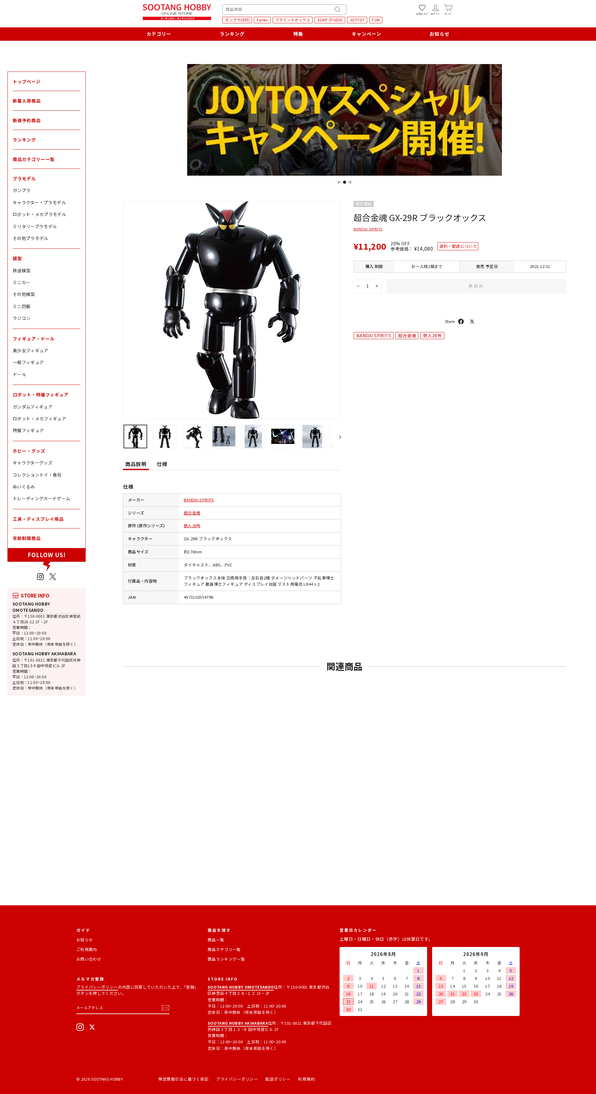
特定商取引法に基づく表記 (183, 1079)
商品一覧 (216, 940)
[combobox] (284, 9)
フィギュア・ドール (34, 338)
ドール (19, 374)
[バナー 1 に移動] (339, 182)
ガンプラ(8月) (237, 19)
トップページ (27, 81)
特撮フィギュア (28, 430)
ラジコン (21, 318)
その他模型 (24, 294)
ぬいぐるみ (24, 486)
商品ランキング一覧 (226, 959)
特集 (298, 33)
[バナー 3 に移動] (350, 182)
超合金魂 (192, 513)
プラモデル (24, 178)
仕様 (162, 464)
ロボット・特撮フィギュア (41, 394)
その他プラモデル (30, 238)
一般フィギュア (28, 362)
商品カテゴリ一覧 (224, 949)
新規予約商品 (27, 120)
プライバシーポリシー (97, 987)
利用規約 (306, 1079)
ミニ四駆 (21, 306)
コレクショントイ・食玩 (37, 475)
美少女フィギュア (30, 350)
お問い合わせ (88, 959)
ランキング (232, 33)
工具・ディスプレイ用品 (38, 519)
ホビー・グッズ (29, 451)
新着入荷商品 (27, 101)
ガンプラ (21, 190)
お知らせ (439, 33)
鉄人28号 (192, 526)
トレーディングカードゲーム (41, 498)
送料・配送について (458, 246)
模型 (17, 258)
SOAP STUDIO (330, 19)
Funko (262, 19)
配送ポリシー (278, 1079)
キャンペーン (366, 33)
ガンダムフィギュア (32, 407)
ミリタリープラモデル (35, 226)
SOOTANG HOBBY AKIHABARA (44, 654)
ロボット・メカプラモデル (39, 214)
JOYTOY (357, 19)
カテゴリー (159, 33)
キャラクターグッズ (32, 462)
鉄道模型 (21, 270)
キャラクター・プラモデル (39, 202)
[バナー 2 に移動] (344, 182)
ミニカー (21, 282)
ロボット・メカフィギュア (39, 418)
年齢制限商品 (27, 538)
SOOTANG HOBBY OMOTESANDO (31, 607)
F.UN (376, 19)
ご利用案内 (86, 949)
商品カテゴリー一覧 (34, 159)
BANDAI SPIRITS (199, 500)
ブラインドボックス (292, 19)
